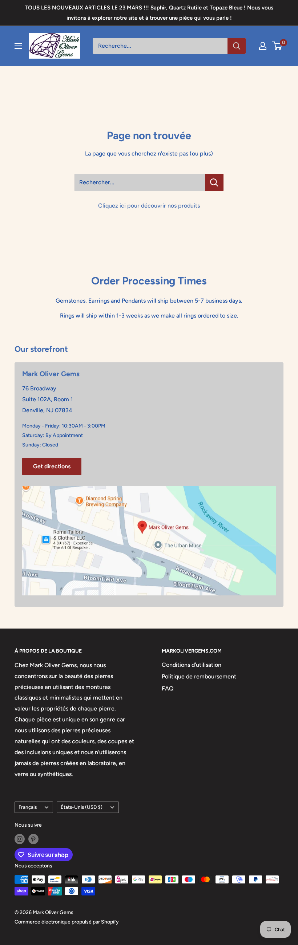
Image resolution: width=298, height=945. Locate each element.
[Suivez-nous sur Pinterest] (33, 839)
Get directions (52, 466)
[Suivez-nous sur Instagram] (20, 839)
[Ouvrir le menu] (18, 46)
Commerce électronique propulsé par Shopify (67, 922)
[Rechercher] (236, 46)
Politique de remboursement (199, 676)
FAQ (168, 688)
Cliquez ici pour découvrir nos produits (149, 205)
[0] (277, 46)
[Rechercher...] (214, 182)
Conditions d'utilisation (191, 664)
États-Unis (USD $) (81, 807)
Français (28, 807)
